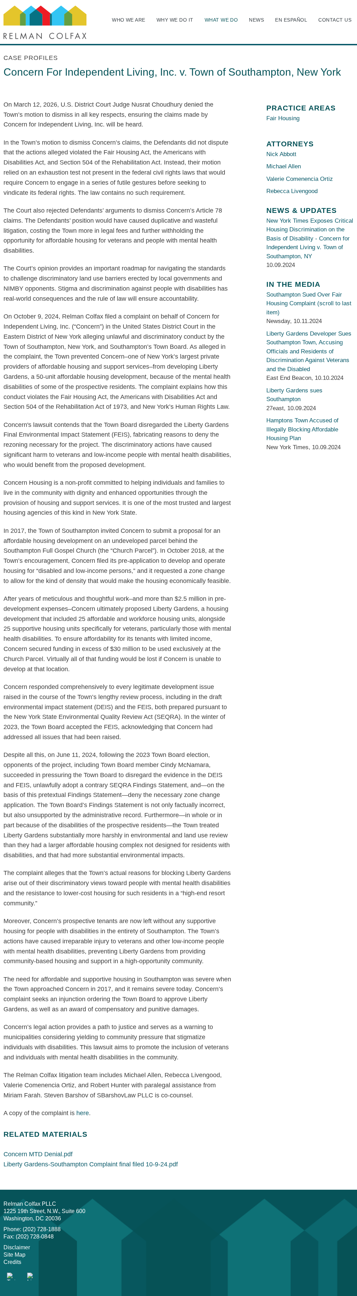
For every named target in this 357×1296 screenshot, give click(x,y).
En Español (291, 20)
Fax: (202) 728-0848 (28, 1237)
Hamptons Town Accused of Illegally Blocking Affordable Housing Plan (302, 429)
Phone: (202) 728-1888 (32, 1229)
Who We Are (128, 20)
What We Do (221, 20)
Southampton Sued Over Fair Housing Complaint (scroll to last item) (308, 303)
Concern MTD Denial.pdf (38, 1154)
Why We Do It (175, 20)
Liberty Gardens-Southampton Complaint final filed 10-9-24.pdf (90, 1164)
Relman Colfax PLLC (29, 1204)
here (82, 1113)
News (256, 20)
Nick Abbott (281, 154)
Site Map (14, 1255)
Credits (12, 1262)
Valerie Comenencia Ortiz (299, 179)
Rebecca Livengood (292, 191)
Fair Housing (282, 118)
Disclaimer (16, 1247)
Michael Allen (283, 166)
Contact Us (334, 20)
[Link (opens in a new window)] (11, 1277)
